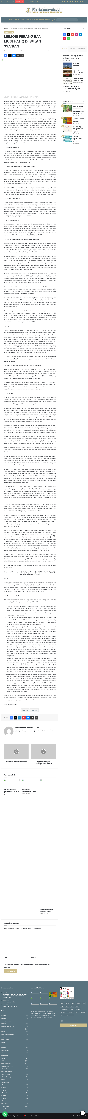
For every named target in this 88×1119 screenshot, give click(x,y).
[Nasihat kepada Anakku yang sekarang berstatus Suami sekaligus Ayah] (67, 108)
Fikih (3, 1031)
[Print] (22, 55)
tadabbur (83, 1012)
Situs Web (33, 957)
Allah (62, 1003)
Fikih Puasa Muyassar (8, 1034)
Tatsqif (4, 1098)
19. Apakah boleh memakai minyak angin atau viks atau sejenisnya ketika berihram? (72, 88)
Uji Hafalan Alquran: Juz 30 (78, 72)
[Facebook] (5, 55)
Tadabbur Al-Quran (7, 1085)
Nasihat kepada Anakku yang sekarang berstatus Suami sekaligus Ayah (78, 109)
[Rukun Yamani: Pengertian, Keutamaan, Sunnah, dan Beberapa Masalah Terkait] (53, 1005)
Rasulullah (70, 1012)
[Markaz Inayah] (44, 10)
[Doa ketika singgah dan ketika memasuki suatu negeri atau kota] (53, 999)
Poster (41, 20)
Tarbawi (4, 1093)
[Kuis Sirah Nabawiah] (67, 66)
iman (62, 1006)
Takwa (4, 1087)
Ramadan (78, 1009)
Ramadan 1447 (6, 1074)
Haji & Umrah (6, 1039)
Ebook (23, 20)
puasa (72, 1009)
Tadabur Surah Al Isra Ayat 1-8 (78, 79)
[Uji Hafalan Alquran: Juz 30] (67, 73)
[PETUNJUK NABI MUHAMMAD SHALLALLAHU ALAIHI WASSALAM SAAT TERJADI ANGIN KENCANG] (35, 994)
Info (27, 20)
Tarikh (4, 1095)
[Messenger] (14, 55)
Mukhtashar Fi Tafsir (8, 1066)
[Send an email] (21, 51)
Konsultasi (5, 1055)
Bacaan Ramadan (7, 1021)
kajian (72, 1006)
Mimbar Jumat (6, 1061)
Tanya (11, 20)
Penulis (47, 20)
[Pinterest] (24, 717)
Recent (72, 49)
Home (7, 28)
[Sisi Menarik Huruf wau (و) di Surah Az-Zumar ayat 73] (67, 128)
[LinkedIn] (19, 717)
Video (36, 20)
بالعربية (53, 20)
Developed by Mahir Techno (32, 1116)
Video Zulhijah (69, 1015)
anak (73, 1003)
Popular (64, 49)
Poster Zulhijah (64, 1009)
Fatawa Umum (6, 1029)
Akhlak (4, 1015)
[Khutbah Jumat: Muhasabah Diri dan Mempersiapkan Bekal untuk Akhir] (44, 1005)
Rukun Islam (5, 1082)
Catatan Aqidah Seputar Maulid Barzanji (78, 120)
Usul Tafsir (5, 1103)
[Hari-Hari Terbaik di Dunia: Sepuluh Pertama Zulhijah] (12, 783)
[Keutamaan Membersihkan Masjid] (30, 783)
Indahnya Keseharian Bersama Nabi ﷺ (47, 910)
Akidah (4, 1018)
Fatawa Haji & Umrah (8, 1026)
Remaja (4, 1079)
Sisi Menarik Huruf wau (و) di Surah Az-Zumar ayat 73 (78, 129)
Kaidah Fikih (5, 1050)
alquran (67, 1003)
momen (25, 710)
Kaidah (4, 1047)
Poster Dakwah (6, 1069)
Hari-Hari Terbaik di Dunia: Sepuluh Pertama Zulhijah (11, 791)
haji (84, 1003)
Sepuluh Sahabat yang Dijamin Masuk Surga (36, 1)
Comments (81, 49)
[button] (5, 1114)
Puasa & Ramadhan (7, 1071)
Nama (6, 950)
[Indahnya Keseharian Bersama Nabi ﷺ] (48, 843)
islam (67, 1006)
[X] (10, 55)
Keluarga (4, 1053)
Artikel (17, 20)
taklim (62, 1015)
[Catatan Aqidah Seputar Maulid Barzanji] (67, 120)
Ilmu (3, 1042)
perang (34, 710)
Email (6, 957)
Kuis (31, 20)
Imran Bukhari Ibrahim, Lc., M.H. (13, 51)
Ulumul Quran (6, 1101)
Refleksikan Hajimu (7, 1077)
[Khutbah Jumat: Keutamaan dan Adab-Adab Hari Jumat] (35, 1005)
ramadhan (63, 1012)
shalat (77, 1012)
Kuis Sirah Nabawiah (76, 64)
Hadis (3, 1037)
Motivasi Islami (13, 28)
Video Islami (5, 1106)
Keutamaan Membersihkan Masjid (29, 790)
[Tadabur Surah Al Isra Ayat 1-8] (67, 81)
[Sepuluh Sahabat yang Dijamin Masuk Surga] (67, 139)
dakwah (78, 1003)
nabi (77, 1006)
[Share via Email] (18, 55)
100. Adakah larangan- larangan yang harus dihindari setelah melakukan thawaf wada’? (73, 57)
